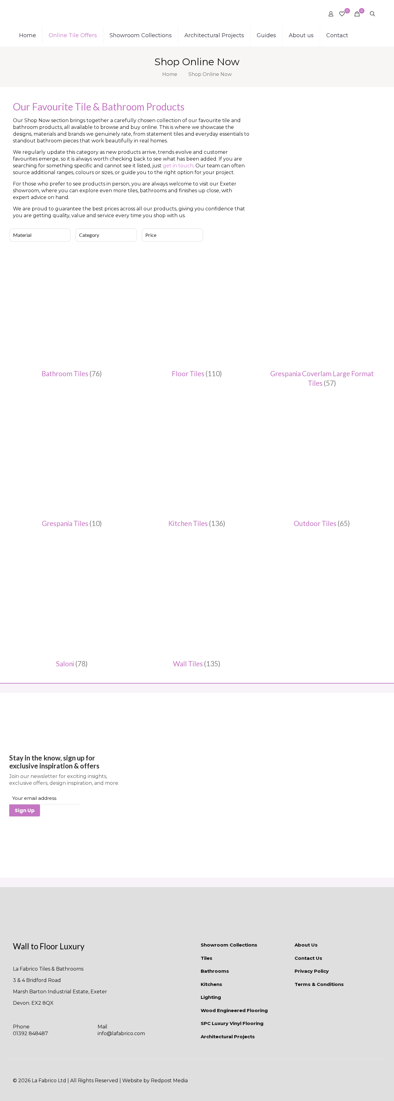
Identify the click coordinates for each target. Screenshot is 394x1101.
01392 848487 (30, 1033)
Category (89, 235)
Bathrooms (215, 971)
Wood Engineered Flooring (234, 1010)
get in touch (178, 166)
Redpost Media (169, 1080)
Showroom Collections (229, 945)
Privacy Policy (312, 971)
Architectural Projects (228, 1036)
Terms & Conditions (319, 984)
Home (169, 74)
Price (150, 235)
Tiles (206, 958)
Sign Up (24, 810)
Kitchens (211, 984)
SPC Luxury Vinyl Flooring (232, 1023)
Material (22, 235)
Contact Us (308, 958)
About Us (306, 945)
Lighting (211, 997)
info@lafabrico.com (121, 1033)
